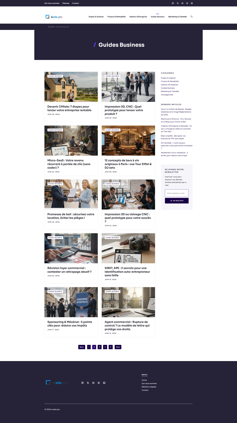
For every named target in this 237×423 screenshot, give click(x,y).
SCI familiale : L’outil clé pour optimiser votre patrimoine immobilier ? (177, 145)
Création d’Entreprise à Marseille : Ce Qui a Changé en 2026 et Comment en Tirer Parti (176, 129)
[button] (191, 17)
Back (82, 347)
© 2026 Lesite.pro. (52, 409)
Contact (75, 3)
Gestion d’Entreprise (138, 17)
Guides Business (157, 17)
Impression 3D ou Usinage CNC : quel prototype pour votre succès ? (128, 218)
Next (118, 347)
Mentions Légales (149, 387)
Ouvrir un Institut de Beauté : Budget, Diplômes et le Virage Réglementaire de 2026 (176, 112)
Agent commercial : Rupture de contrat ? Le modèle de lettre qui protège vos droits (127, 325)
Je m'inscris (176, 201)
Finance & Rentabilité (117, 17)
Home (144, 380)
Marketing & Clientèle (177, 17)
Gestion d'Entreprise (169, 85)
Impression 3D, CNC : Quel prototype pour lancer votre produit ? (124, 110)
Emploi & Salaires (96, 17)
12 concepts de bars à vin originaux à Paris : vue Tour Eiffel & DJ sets (128, 164)
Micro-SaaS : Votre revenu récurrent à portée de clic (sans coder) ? (68, 164)
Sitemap (65, 3)
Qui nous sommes (51, 3)
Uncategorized (167, 95)
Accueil (51, 27)
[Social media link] (173, 3)
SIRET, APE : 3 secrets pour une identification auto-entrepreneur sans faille (127, 271)
